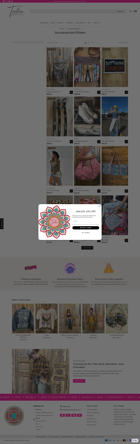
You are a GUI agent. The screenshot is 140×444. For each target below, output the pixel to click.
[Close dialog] (100, 206)
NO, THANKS (86, 232)
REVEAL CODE (85, 227)
